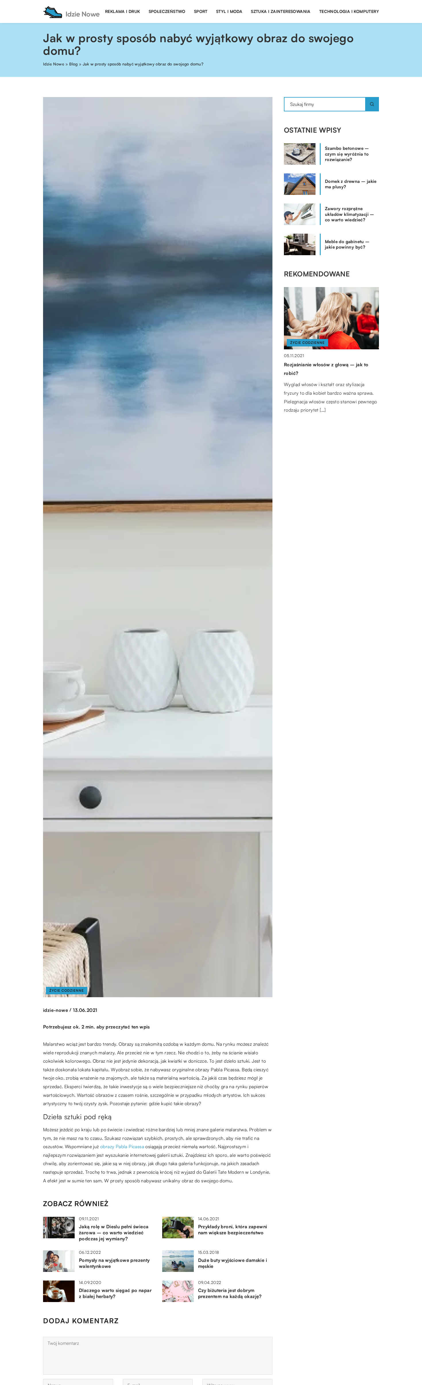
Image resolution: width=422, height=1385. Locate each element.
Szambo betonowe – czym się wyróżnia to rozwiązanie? (347, 154)
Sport (201, 11)
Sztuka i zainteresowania (281, 11)
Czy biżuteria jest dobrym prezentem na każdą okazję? (230, 1293)
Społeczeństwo (167, 11)
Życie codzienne (66, 990)
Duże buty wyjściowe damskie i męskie (232, 1263)
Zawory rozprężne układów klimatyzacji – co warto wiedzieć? (349, 214)
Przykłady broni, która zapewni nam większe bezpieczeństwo (232, 1229)
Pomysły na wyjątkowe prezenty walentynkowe (114, 1263)
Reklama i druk (122, 11)
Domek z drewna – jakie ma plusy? (351, 184)
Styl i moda (229, 11)
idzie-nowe (55, 1010)
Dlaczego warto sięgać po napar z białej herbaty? (115, 1293)
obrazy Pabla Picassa (122, 1146)
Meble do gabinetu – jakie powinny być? (347, 244)
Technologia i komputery (349, 11)
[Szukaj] (372, 104)
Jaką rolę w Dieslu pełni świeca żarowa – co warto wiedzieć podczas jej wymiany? (113, 1232)
